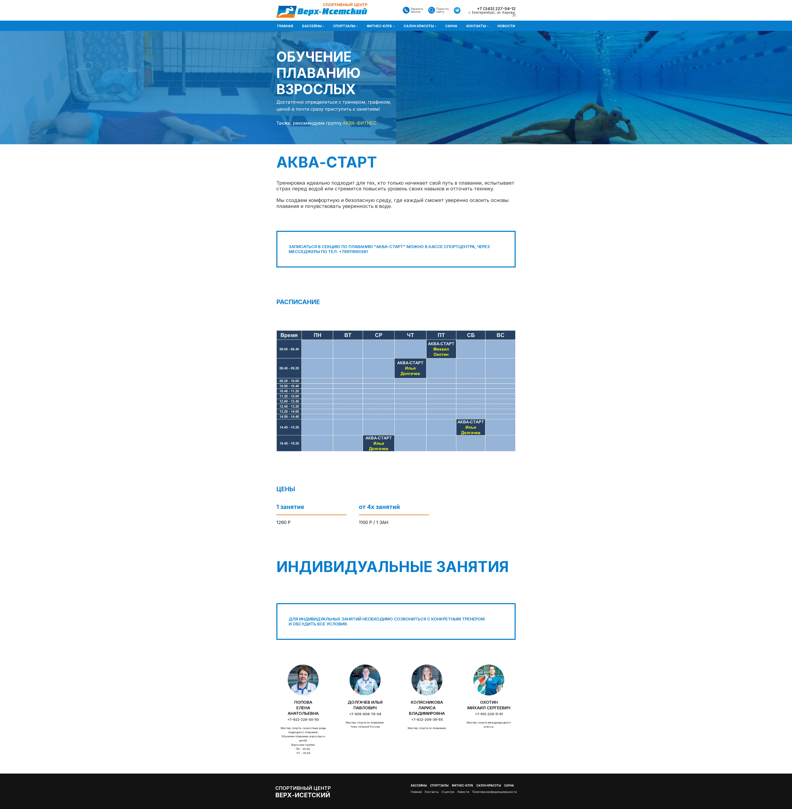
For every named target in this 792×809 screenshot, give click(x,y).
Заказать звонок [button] (417, 10)
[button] (406, 10)
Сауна (451, 26)
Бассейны (419, 785)
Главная (285, 26)
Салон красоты (488, 785)
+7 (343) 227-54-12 (496, 8)
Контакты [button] (476, 26)
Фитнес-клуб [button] (379, 26)
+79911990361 (353, 251)
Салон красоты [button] (419, 26)
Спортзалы (439, 785)
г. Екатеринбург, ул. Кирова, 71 (492, 14)
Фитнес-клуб (462, 785)
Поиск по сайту (442, 10)
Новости (506, 26)
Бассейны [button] (312, 26)
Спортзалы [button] (344, 26)
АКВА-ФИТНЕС (359, 123)
